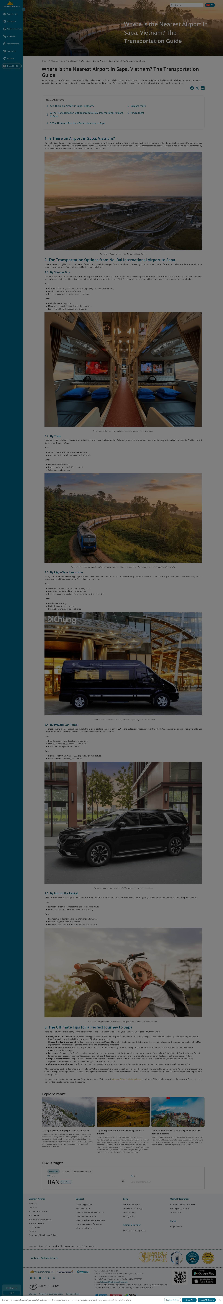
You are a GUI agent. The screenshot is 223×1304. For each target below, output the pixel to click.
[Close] (220, 1300)
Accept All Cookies (206, 1300)
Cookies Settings (172, 1300)
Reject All (189, 1300)
